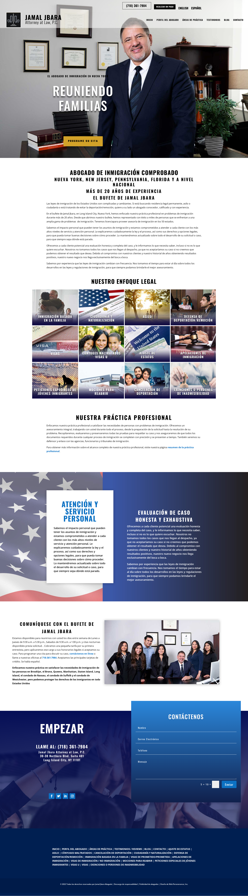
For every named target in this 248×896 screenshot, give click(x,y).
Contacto (238, 20)
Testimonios (213, 20)
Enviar (229, 784)
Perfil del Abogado (168, 20)
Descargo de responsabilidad (125, 884)
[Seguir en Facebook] (52, 796)
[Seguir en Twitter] (58, 796)
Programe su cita (83, 141)
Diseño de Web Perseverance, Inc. (174, 884)
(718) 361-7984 (73, 746)
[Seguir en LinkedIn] (65, 796)
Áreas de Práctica (192, 20)
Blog (226, 20)
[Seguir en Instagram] (72, 796)
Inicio (149, 20)
